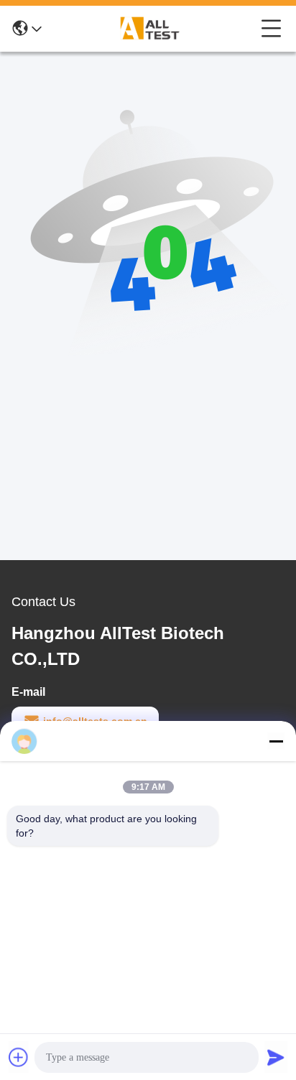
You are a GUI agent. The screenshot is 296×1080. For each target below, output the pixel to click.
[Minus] (276, 741)
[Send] (275, 1057)
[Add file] (19, 1057)
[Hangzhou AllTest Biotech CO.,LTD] (152, 29)
